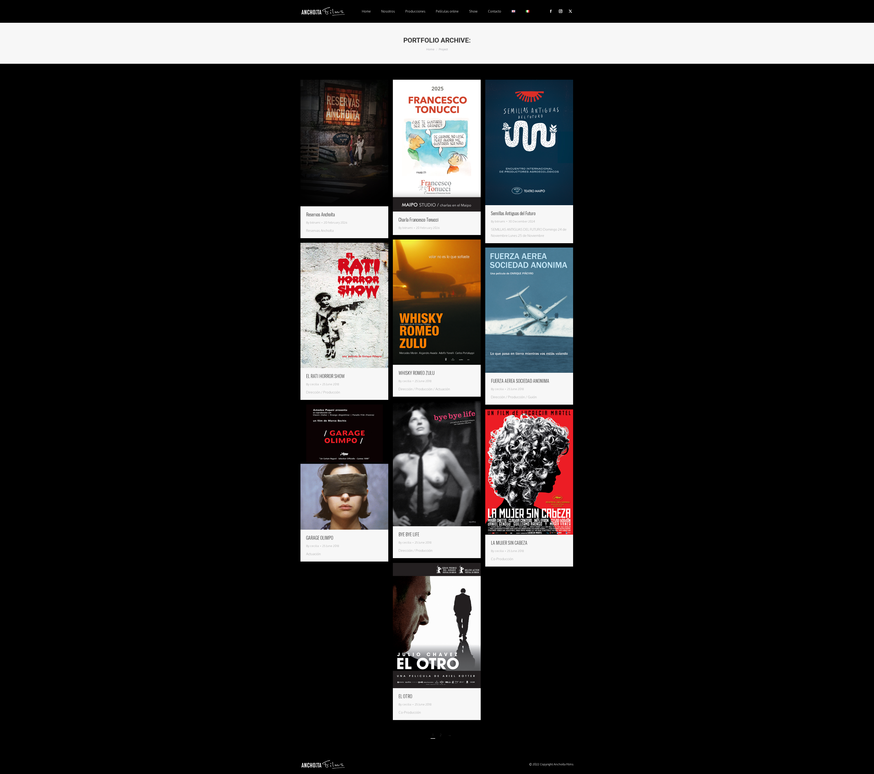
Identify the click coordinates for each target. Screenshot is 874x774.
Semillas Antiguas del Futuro (513, 213)
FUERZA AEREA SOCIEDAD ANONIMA (520, 380)
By (313, 222)
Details (351, 143)
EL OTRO (405, 696)
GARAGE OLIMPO (319, 537)
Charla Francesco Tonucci (419, 219)
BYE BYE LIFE (409, 534)
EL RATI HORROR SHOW (325, 376)
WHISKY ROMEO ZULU (416, 372)
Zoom (338, 143)
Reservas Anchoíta (320, 214)
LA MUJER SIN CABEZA (509, 542)
